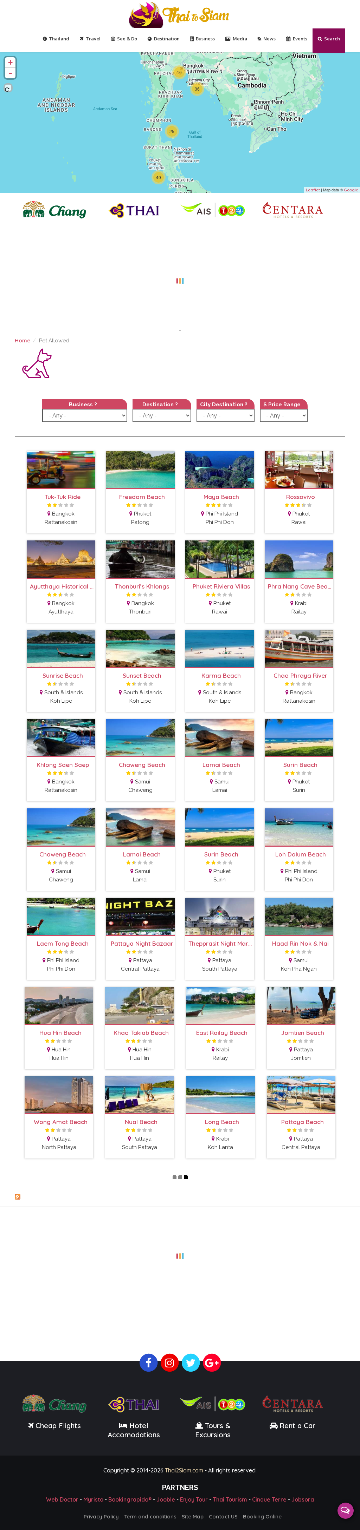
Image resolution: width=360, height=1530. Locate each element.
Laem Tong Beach (63, 943)
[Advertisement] (180, 277)
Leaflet (313, 190)
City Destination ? (224, 404)
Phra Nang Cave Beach (301, 586)
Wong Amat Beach (61, 1121)
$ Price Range (282, 404)
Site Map (193, 1516)
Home (22, 340)
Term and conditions (150, 1516)
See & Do (127, 38)
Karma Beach (221, 675)
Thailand (59, 38)
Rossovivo (300, 496)
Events (300, 38)
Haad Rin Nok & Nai (300, 943)
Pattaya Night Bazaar (142, 943)
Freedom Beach (142, 496)
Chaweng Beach (142, 764)
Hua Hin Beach (60, 1032)
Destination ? (160, 404)
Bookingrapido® (130, 1499)
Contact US (223, 1516)
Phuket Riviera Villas (221, 586)
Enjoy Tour (194, 1499)
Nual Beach (141, 1121)
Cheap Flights (58, 1425)
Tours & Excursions (213, 1430)
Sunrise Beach (63, 675)
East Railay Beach (222, 1032)
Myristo (93, 1499)
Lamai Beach (221, 764)
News (269, 38)
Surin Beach (300, 764)
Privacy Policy (101, 1516)
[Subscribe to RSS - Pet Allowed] (180, 1197)
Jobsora (302, 1499)
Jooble (165, 1499)
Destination (167, 38)
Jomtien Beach (302, 1032)
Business (205, 38)
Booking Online (262, 1516)
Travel (93, 38)
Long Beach (222, 1121)
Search (332, 38)
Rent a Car (297, 1425)
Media (240, 38)
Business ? (83, 404)
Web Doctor (62, 1499)
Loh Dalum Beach (300, 854)
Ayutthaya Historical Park (63, 586)
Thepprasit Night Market (221, 943)
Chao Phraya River (300, 675)
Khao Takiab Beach (141, 1032)
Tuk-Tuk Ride (63, 496)
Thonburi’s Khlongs (142, 586)
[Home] (180, 14)
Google (351, 190)
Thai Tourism (230, 1499)
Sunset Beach (142, 675)
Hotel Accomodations (134, 1430)
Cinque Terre (269, 1499)
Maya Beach (221, 496)
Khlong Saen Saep (63, 764)
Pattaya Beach (302, 1121)
